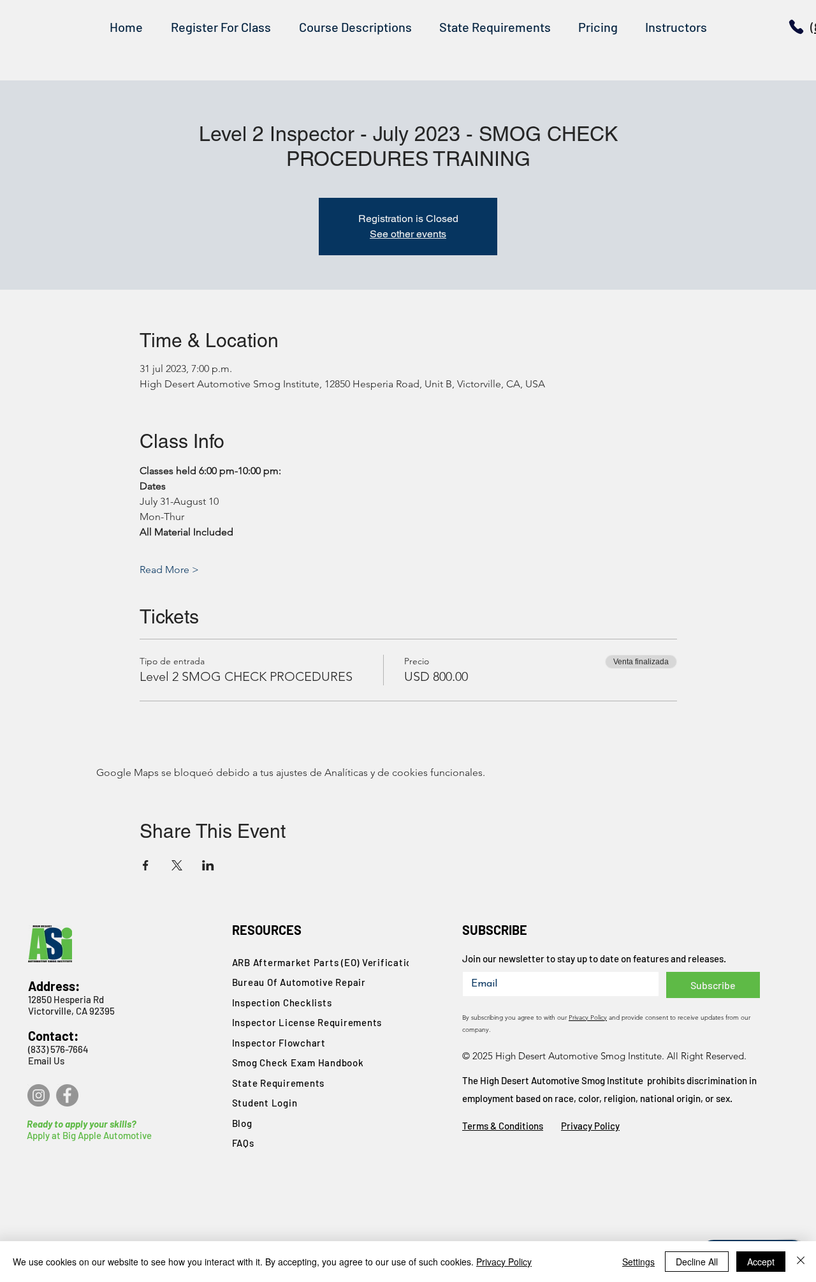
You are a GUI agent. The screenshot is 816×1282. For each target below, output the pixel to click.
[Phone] (796, 27)
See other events (408, 234)
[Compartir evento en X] (177, 865)
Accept (761, 1261)
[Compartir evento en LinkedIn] (208, 865)
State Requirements (278, 1083)
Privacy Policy (588, 1017)
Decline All (697, 1261)
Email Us (46, 1060)
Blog (242, 1123)
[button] (355, 27)
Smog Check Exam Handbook (298, 1062)
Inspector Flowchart (279, 1042)
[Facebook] (67, 1095)
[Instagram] (38, 1095)
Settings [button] (638, 1261)
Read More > (169, 569)
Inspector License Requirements (307, 1022)
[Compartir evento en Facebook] (146, 865)
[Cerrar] (800, 1261)
